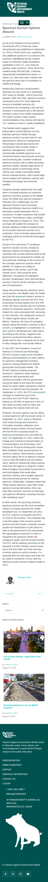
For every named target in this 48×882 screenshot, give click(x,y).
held (32, 279)
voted (14, 515)
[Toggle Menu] (22, 22)
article (11, 331)
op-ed (8, 43)
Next (40, 594)
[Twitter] (13, 874)
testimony (7, 435)
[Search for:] (16, 610)
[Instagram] (20, 874)
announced (38, 392)
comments (32, 543)
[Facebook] (5, 874)
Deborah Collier (24, 37)
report (24, 354)
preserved (21, 296)
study (17, 128)
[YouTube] (28, 874)
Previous (10, 594)
